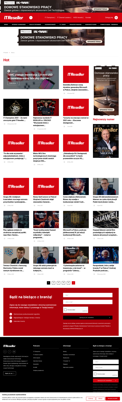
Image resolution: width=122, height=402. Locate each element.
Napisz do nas (8, 373)
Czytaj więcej (12, 83)
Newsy (13, 52)
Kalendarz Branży (37, 361)
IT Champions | (50, 17)
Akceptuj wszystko (113, 398)
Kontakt (88, 17)
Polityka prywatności (38, 370)
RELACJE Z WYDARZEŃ (35, 24)
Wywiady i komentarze (69, 354)
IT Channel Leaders (38, 354)
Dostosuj (90, 398)
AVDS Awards (36, 358)
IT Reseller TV (66, 361)
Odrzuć (100, 398)
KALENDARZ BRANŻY (50, 24)
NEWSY (6, 24)
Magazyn (65, 364)
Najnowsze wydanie (68, 367)
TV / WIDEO (63, 24)
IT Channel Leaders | (64, 17)
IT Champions (36, 351)
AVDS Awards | (78, 17)
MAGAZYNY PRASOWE (75, 24)
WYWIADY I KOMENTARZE (19, 24)
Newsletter (36, 364)
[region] (61, 397)
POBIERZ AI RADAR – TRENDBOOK (109, 24)
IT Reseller (5, 52)
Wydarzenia (66, 358)
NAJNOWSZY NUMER (90, 24)
